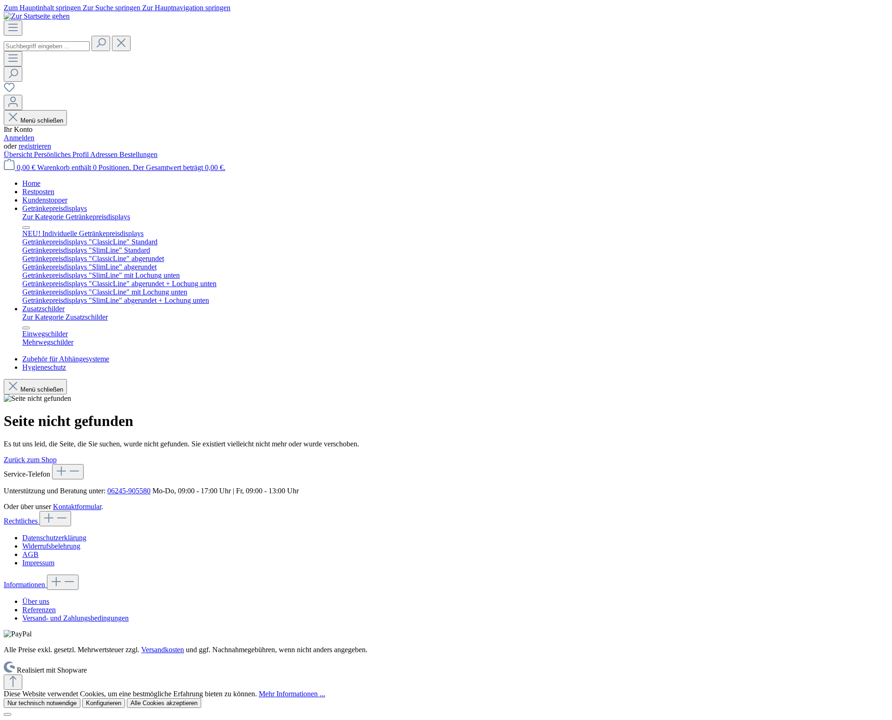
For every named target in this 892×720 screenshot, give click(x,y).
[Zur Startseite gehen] (37, 16)
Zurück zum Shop (30, 460)
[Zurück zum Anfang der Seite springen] (13, 682)
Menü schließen (41, 120)
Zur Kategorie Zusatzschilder (65, 317)
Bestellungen (138, 154)
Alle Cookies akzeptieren (164, 703)
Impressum (38, 563)
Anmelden (19, 138)
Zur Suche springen (112, 8)
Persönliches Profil (62, 154)
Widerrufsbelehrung (51, 546)
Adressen (104, 154)
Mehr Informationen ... (292, 694)
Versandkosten (162, 650)
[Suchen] (101, 43)
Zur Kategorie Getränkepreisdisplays (76, 217)
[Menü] (13, 28)
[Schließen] (7, 714)
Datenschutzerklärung (54, 538)
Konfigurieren (103, 703)
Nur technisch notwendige (42, 703)
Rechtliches (21, 521)
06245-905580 (129, 491)
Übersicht (19, 154)
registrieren (35, 146)
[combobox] (47, 46)
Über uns (35, 601)
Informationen (25, 585)
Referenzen (39, 610)
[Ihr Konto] (13, 102)
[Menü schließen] (26, 227)
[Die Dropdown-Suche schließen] (121, 43)
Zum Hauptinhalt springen (43, 8)
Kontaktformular (77, 507)
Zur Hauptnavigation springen (186, 8)
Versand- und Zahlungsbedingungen (75, 618)
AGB (30, 554)
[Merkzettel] (9, 90)
